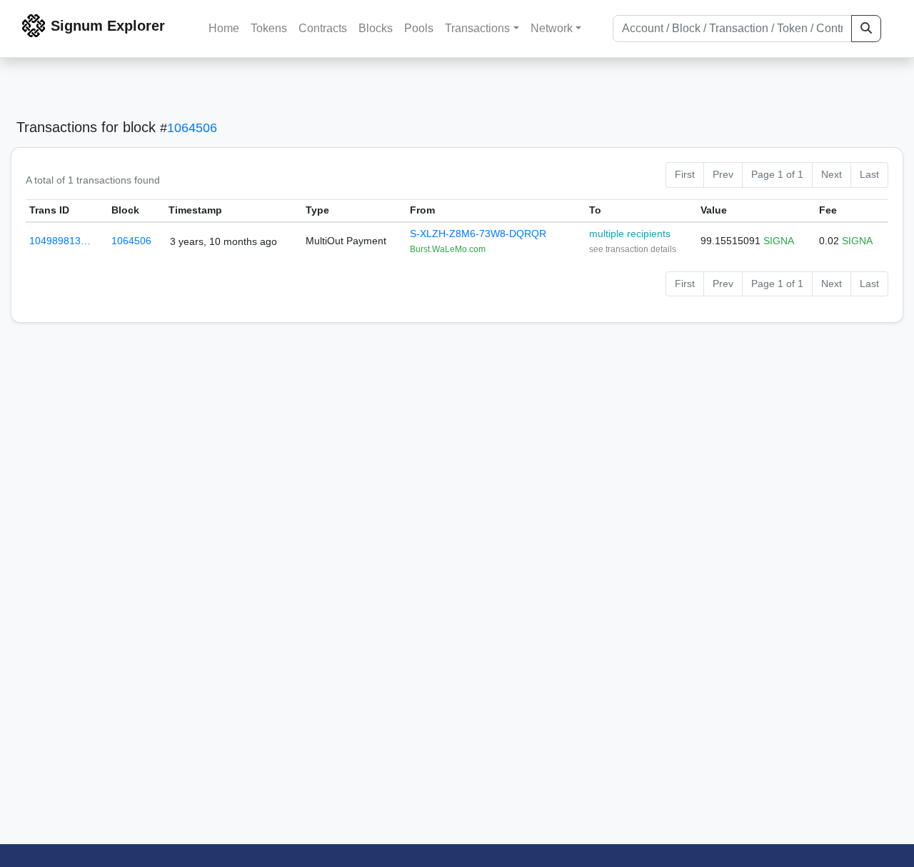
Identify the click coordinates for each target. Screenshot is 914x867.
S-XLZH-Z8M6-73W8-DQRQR (478, 233)
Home (224, 28)
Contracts (322, 28)
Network (552, 28)
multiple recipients (630, 233)
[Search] (866, 28)
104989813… (60, 240)
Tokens (269, 28)
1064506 (192, 128)
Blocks (375, 28)
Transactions (477, 28)
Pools (418, 28)
